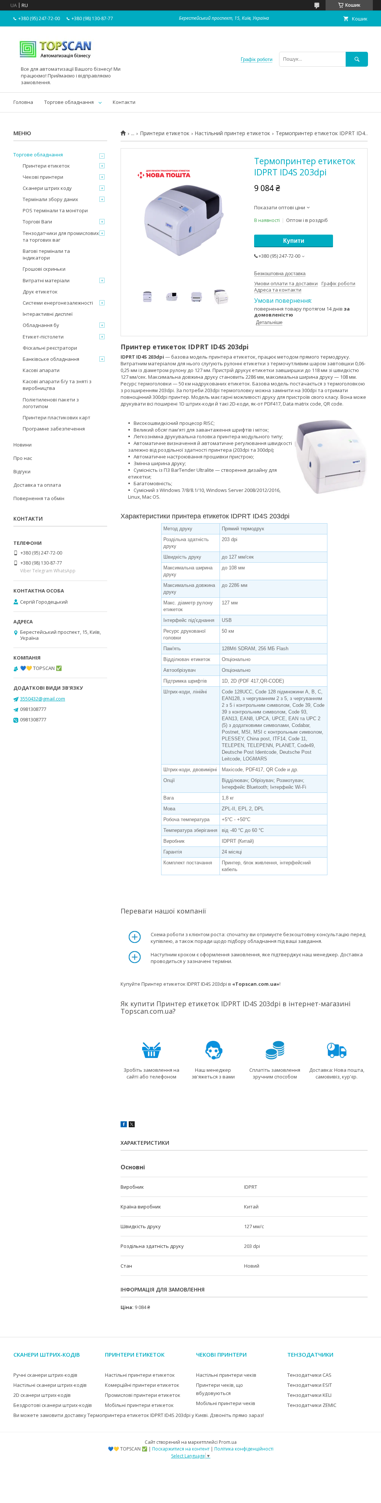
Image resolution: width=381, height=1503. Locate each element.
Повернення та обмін (38, 498)
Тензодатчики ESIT (309, 1385)
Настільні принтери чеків (226, 1375)
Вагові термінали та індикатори (46, 254)
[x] (132, 1125)
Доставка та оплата (37, 485)
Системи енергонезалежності (58, 302)
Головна (23, 102)
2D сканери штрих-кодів (42, 1395)
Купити (293, 241)
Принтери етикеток (164, 133)
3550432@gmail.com (42, 699)
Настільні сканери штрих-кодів (50, 1385)
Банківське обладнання (51, 359)
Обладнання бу (41, 325)
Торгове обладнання (69, 102)
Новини (22, 444)
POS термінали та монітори (55, 210)
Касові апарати (41, 370)
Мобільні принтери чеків (225, 1403)
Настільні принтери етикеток (140, 1375)
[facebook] (124, 1125)
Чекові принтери (43, 177)
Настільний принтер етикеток (232, 133)
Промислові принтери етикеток (142, 1395)
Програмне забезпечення (54, 428)
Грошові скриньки (44, 269)
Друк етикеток (40, 291)
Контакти (124, 102)
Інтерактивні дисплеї (48, 314)
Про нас (22, 458)
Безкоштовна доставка (279, 273)
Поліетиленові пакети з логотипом (51, 403)
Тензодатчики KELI (309, 1395)
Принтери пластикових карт (56, 417)
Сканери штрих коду (47, 188)
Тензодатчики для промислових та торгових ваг (61, 236)
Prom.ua (228, 1442)
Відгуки (22, 471)
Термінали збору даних (50, 199)
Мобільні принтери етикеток (139, 1405)
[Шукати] (357, 59)
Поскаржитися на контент (180, 1449)
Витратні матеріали (46, 280)
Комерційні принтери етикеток (142, 1385)
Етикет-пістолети (43, 336)
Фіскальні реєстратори (50, 347)
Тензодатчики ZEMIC (311, 1405)
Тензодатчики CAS (309, 1375)
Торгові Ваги (37, 221)
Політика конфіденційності (243, 1449)
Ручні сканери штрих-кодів (45, 1375)
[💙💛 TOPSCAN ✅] (55, 62)
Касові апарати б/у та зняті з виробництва (57, 384)
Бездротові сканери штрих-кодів (52, 1405)
